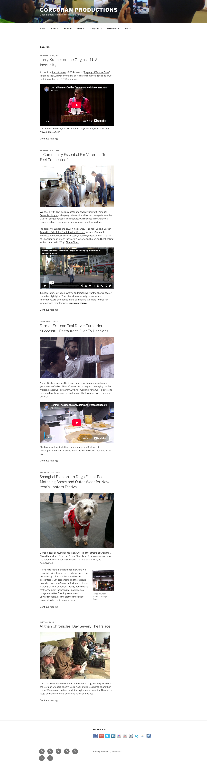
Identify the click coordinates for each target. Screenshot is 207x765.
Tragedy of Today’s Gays (96, 72)
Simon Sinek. (72, 242)
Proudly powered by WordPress (107, 751)
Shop (79, 28)
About (53, 28)
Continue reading (49, 138)
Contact (128, 28)
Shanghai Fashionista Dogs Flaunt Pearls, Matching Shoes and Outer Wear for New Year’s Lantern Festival (74, 482)
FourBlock (100, 218)
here (84, 303)
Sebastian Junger (49, 215)
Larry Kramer (59, 72)
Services (68, 28)
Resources (112, 28)
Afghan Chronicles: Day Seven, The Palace (75, 626)
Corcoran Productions (79, 10)
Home (42, 28)
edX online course (75, 228)
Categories (94, 28)
